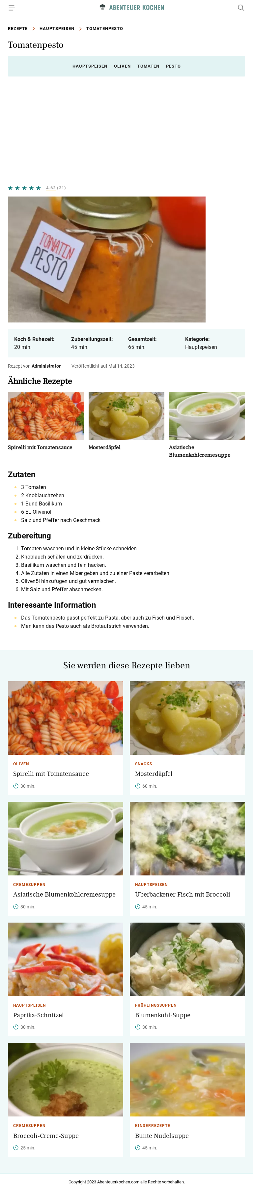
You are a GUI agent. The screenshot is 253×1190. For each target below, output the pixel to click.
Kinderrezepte (152, 1125)
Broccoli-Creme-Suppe (46, 1136)
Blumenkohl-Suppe (162, 1015)
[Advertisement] (126, 130)
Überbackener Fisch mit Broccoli (182, 894)
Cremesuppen (29, 884)
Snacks (143, 764)
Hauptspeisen (57, 28)
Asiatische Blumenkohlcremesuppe (64, 894)
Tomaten (148, 66)
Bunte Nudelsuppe (162, 1136)
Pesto (173, 66)
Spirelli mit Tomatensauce (40, 447)
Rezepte (18, 28)
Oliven (122, 66)
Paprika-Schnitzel (38, 1015)
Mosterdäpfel (105, 447)
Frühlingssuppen (156, 1005)
